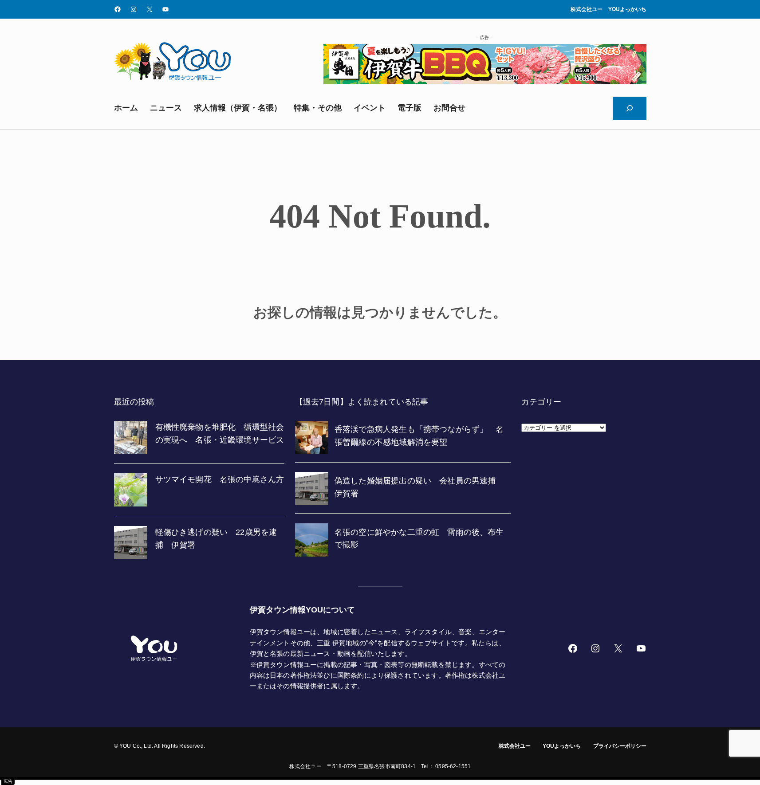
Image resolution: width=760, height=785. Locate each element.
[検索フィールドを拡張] (629, 108)
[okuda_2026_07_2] (484, 81)
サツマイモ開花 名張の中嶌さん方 (219, 479)
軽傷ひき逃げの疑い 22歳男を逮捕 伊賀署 (216, 539)
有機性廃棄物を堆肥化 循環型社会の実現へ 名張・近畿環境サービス (219, 433)
